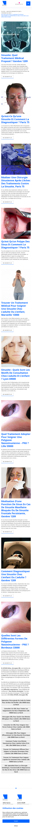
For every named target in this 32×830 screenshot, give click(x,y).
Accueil (3, 11)
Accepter (16, 821)
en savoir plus (7, 76)
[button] (28, 3)
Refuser (16, 826)
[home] (4, 3)
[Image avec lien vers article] (16, 37)
